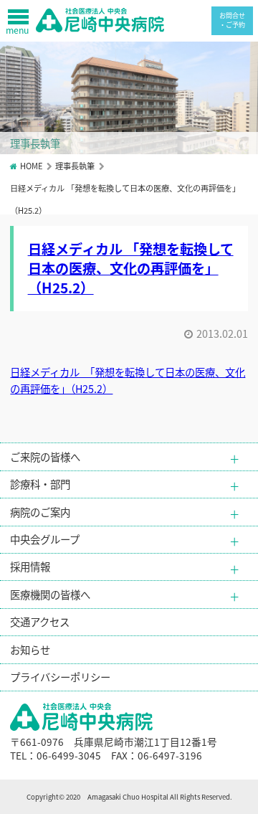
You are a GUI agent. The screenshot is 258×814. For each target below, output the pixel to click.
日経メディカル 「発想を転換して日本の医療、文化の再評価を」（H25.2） (131, 268)
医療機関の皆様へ (50, 594)
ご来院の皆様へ (45, 456)
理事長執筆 (75, 165)
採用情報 (30, 566)
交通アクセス (40, 621)
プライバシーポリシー (60, 676)
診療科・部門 (40, 483)
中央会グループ (45, 538)
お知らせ (30, 649)
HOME (31, 165)
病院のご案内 (40, 511)
